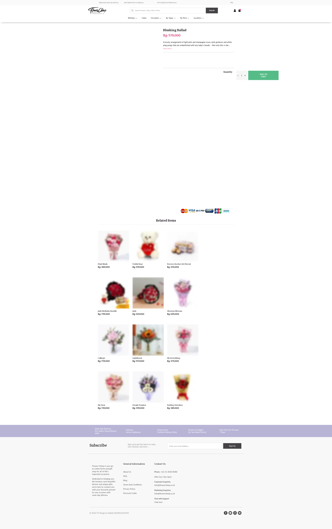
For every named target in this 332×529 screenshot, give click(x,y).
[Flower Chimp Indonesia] (109, 10)
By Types (170, 18)
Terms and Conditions (132, 484)
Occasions (155, 18)
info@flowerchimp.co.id (164, 485)
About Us (127, 472)
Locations (198, 18)
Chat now (158, 502)
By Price (183, 18)
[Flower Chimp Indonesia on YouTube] (230, 513)
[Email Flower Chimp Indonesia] (239, 513)
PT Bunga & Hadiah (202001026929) (113, 513)
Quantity (227, 72)
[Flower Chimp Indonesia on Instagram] (235, 513)
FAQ (231, 2)
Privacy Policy (129, 489)
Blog (125, 480)
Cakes (144, 18)
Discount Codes (130, 493)
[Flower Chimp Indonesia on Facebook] (225, 513)
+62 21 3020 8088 (169, 472)
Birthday (131, 18)
